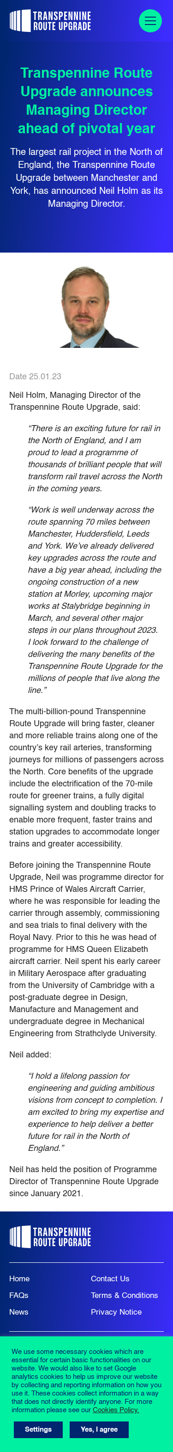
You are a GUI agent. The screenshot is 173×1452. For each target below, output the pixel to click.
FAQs (19, 1296)
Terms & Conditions (124, 1296)
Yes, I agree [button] (99, 1429)
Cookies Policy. (116, 1410)
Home (19, 1279)
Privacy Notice (116, 1312)
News (19, 1312)
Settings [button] (38, 1429)
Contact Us (110, 1279)
